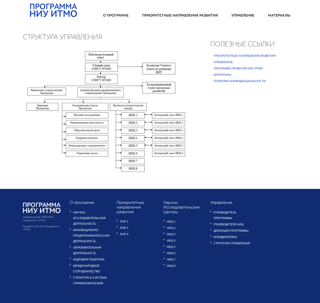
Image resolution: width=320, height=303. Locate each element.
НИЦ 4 (171, 240)
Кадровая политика (88, 259)
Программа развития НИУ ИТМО (238, 68)
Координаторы (225, 237)
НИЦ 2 (171, 228)
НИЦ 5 (171, 247)
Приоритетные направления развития (180, 16)
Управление (242, 16)
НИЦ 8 (171, 265)
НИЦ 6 (171, 253)
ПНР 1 (124, 221)
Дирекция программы (231, 230)
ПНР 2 (124, 228)
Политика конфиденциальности (240, 81)
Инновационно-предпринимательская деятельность (91, 235)
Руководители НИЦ (229, 224)
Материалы (279, 16)
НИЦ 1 (171, 221)
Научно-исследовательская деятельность (89, 218)
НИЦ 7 (171, 259)
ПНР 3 (124, 234)
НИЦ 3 (171, 234)
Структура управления (232, 243)
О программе (116, 16)
